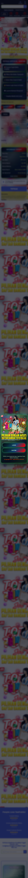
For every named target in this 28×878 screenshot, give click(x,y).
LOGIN (14, 445)
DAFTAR (14, 450)
